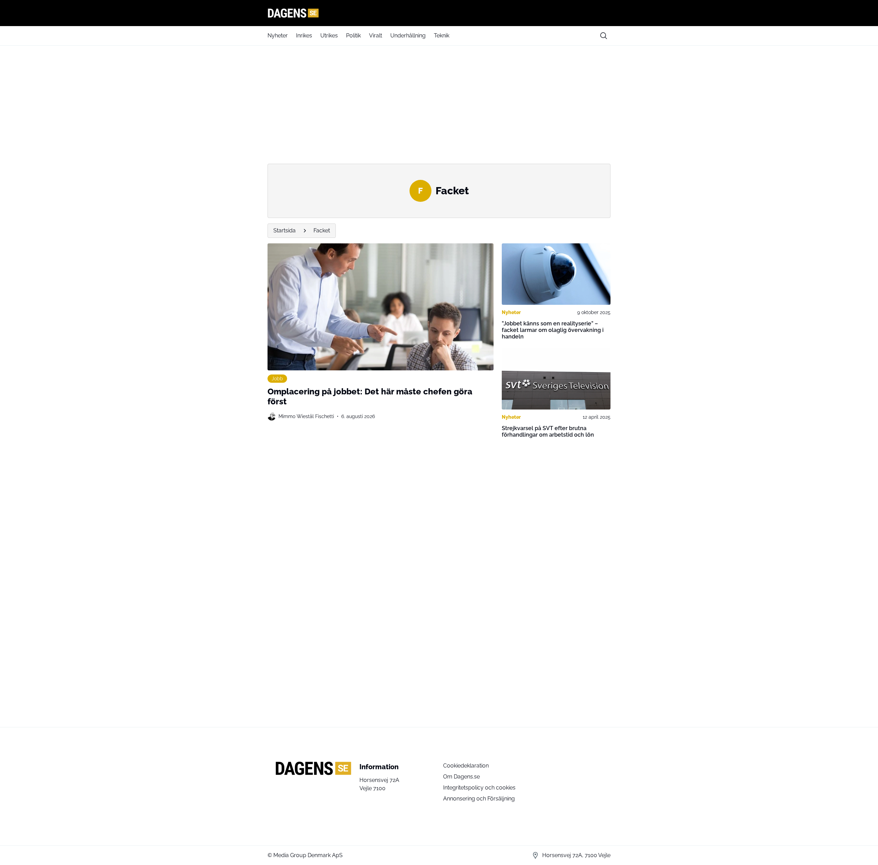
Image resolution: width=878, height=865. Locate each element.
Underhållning (408, 35)
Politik (353, 35)
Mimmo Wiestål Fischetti (306, 416)
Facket (321, 230)
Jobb (277, 378)
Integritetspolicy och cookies (479, 787)
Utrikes (329, 35)
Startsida (284, 230)
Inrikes (304, 35)
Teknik (441, 35)
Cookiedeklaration (466, 765)
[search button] (603, 36)
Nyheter (278, 35)
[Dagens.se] (439, 13)
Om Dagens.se (461, 776)
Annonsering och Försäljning (479, 798)
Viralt (375, 35)
